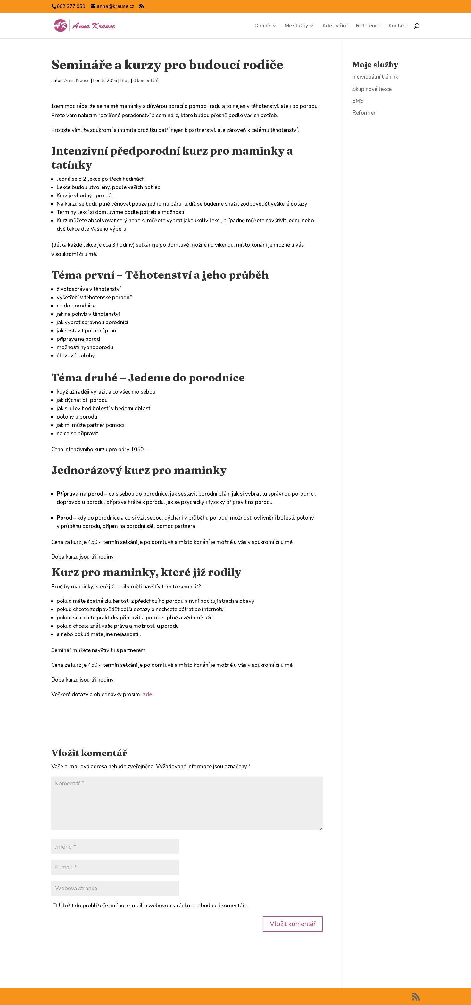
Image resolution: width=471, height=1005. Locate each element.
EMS (357, 101)
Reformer (364, 112)
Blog (125, 80)
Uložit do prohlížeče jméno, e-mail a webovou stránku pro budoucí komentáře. (154, 905)
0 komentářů (146, 80)
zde (146, 694)
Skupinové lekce (372, 89)
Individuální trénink (375, 77)
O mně (262, 26)
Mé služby (296, 26)
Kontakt (398, 26)
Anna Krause (77, 80)
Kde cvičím (335, 26)
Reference (368, 26)
